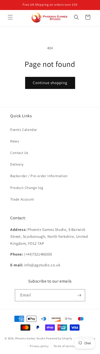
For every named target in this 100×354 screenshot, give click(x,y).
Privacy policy (39, 346)
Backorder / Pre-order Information (39, 176)
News (14, 141)
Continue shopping (50, 82)
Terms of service (64, 346)
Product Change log (26, 187)
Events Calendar (23, 129)
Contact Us (19, 152)
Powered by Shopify (59, 338)
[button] (10, 17)
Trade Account (22, 199)
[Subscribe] (79, 295)
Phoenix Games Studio (30, 338)
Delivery (17, 164)
